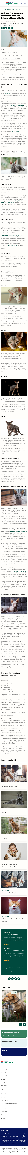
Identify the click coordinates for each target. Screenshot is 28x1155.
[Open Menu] (3, 3)
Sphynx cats (7, 93)
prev (20, 1024)
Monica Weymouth (8, 21)
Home (3, 9)
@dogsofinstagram (6, 1115)
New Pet (9, 9)
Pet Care (3, 1072)
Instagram (4, 1111)
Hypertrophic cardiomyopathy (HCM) (11, 235)
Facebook (3, 1108)
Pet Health (4, 1069)
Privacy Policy (5, 1100)
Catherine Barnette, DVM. (16, 23)
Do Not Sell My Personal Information (10, 1103)
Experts (3, 1079)
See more (6, 944)
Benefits (3, 52)
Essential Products (16, 58)
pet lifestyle (4, 1076)
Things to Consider (12, 52)
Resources (4, 1085)
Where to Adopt (17, 55)
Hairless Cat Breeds (6, 55)
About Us (3, 1093)
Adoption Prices (5, 58)
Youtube (3, 1118)
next (24, 1024)
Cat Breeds (16, 9)
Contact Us (4, 1097)
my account (4, 1089)
